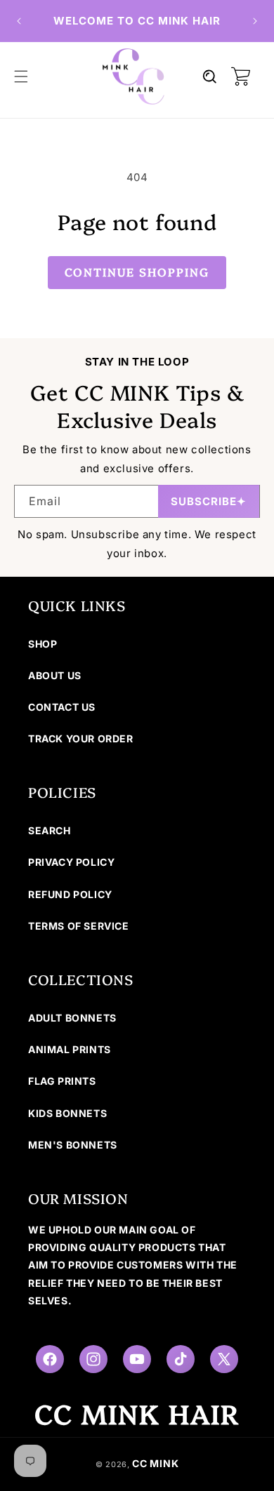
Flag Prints (62, 1081)
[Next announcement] (255, 21)
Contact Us (62, 707)
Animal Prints (69, 1049)
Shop (42, 644)
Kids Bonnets (67, 1113)
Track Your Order (80, 738)
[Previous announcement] (19, 21)
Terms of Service (78, 926)
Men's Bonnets (72, 1145)
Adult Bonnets (72, 1018)
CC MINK (155, 1463)
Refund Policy (70, 894)
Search (49, 830)
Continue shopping (137, 271)
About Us (54, 675)
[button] (21, 76)
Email (45, 501)
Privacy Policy (71, 862)
